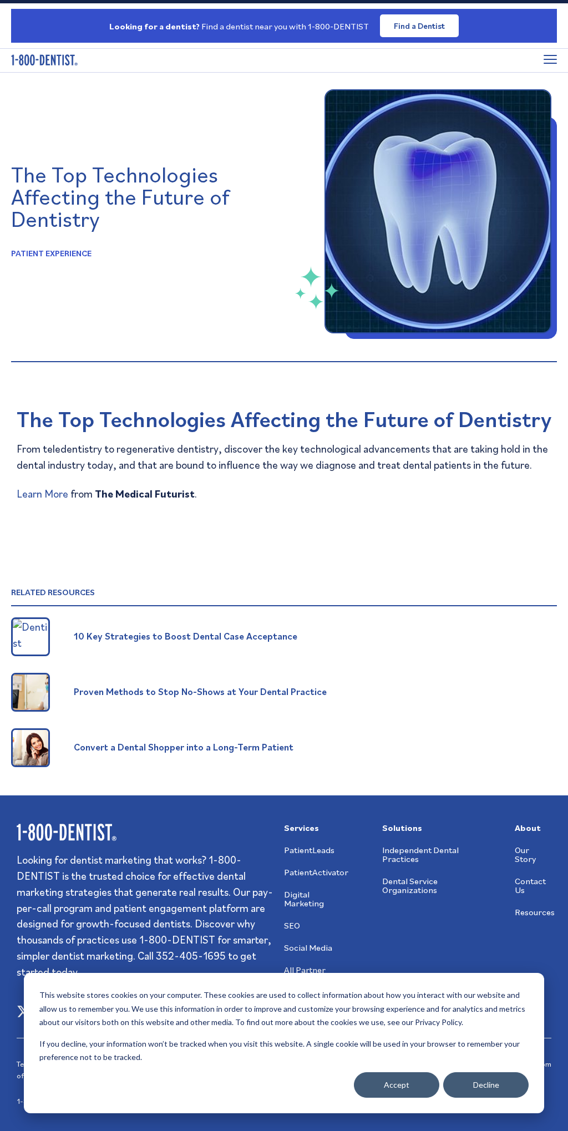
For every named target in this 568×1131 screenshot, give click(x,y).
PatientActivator (316, 872)
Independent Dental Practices (420, 854)
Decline (486, 1084)
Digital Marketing (304, 899)
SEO (292, 925)
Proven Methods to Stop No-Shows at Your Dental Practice (200, 691)
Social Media (308, 947)
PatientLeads (309, 849)
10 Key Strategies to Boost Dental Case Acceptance (185, 636)
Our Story (525, 854)
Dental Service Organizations (410, 885)
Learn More (42, 493)
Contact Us (530, 885)
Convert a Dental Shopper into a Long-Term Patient (183, 747)
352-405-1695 (191, 955)
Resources (535, 911)
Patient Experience (51, 252)
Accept (396, 1084)
